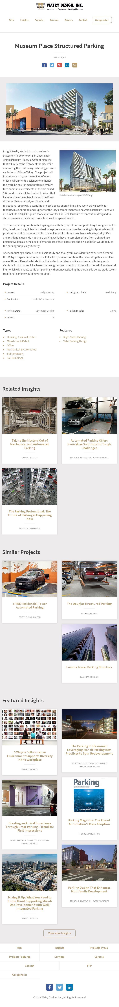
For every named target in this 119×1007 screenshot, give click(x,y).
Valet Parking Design (75, 341)
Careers (69, 20)
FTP (89, 966)
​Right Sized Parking (74, 337)
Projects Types (99, 948)
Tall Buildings (15, 358)
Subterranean (15, 354)
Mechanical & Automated (21, 349)
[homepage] (59, 6)
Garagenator (101, 20)
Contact (83, 20)
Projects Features (19, 957)
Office (10, 345)
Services (54, 20)
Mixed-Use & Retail (18, 341)
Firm (11, 20)
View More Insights (59, 933)
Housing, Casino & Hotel (21, 337)
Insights (24, 20)
